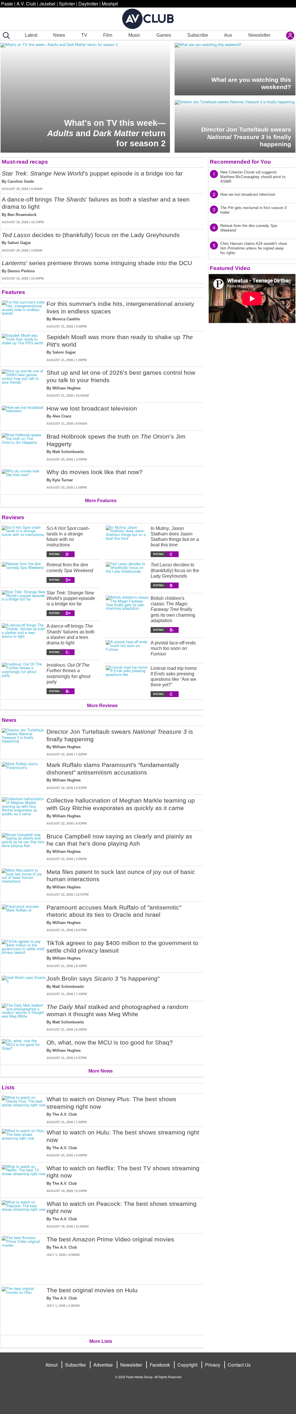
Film (107, 35)
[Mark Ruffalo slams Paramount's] (23, 775)
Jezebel (47, 3)
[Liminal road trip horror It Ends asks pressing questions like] (127, 681)
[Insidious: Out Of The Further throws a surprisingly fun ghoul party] (23, 678)
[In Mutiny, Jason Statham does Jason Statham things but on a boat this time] (127, 541)
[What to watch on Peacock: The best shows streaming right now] (23, 1214)
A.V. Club (26, 3)
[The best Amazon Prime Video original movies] (23, 1258)
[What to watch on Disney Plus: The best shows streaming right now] (23, 1110)
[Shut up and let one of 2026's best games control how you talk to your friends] (23, 383)
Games (163, 35)
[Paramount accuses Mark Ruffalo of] (23, 918)
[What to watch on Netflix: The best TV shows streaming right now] (23, 1179)
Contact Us (239, 1364)
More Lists (100, 1341)
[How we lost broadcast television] (23, 415)
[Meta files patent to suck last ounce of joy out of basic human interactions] (23, 882)
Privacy (212, 1364)
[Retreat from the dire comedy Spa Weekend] (23, 572)
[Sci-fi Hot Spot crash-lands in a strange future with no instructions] (23, 541)
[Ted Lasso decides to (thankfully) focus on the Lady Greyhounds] (127, 575)
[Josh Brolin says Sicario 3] (23, 985)
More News (100, 1071)
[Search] (5, 35)
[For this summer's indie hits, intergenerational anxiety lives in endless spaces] (23, 314)
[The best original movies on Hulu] (23, 1308)
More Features (100, 500)
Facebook (160, 1364)
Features (13, 292)
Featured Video (230, 268)
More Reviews (102, 705)
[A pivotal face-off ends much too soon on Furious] (127, 649)
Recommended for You (240, 162)
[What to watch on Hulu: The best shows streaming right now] (23, 1143)
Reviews (13, 517)
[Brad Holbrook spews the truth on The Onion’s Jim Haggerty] (23, 447)
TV (84, 35)
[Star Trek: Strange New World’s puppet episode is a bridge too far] (23, 603)
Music (134, 35)
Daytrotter (88, 3)
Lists (8, 1087)
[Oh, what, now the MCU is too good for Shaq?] (23, 1049)
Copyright (187, 1364)
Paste (7, 3)
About (51, 1364)
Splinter (67, 3)
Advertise (103, 1364)
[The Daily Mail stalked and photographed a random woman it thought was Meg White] (23, 1017)
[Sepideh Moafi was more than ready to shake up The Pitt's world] (23, 348)
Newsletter (259, 35)
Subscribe (197, 35)
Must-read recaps (25, 162)
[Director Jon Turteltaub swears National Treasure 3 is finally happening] (23, 742)
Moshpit (110, 3)
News (59, 35)
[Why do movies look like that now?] (23, 479)
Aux (228, 35)
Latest (31, 35)
